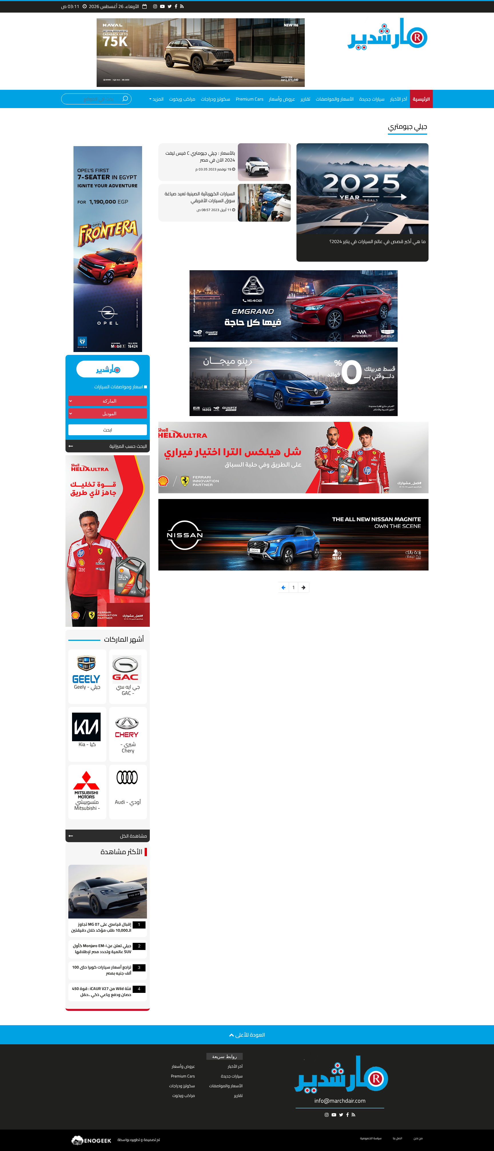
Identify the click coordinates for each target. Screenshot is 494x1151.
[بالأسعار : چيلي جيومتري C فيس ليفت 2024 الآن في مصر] (264, 162)
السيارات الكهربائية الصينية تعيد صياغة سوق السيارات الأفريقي (200, 197)
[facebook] (176, 6)
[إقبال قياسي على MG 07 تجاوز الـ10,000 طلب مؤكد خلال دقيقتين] (107, 891)
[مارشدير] (386, 33)
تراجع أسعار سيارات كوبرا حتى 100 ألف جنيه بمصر (101, 970)
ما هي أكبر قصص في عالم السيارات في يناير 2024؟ (378, 241)
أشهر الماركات (124, 639)
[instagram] (155, 6)
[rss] (182, 6)
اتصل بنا (397, 1138)
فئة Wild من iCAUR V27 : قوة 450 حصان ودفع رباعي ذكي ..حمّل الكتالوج (101, 992)
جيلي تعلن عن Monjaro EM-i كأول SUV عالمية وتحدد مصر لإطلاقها (102, 949)
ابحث (107, 430)
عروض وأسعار (282, 99)
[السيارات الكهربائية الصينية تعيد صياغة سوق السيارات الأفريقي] (264, 203)
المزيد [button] (158, 99)
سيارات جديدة (372, 99)
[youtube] (162, 6)
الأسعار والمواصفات (335, 99)
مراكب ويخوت (182, 99)
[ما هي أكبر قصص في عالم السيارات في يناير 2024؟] (362, 188)
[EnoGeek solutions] (91, 1140)
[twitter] (170, 6)
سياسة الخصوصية (370, 1138)
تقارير (305, 99)
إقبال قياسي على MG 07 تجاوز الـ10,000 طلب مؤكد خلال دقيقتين (101, 927)
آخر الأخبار (398, 99)
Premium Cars (249, 99)
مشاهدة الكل (133, 836)
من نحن (418, 1138)
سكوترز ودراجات (215, 99)
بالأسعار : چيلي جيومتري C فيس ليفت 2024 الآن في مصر (200, 157)
